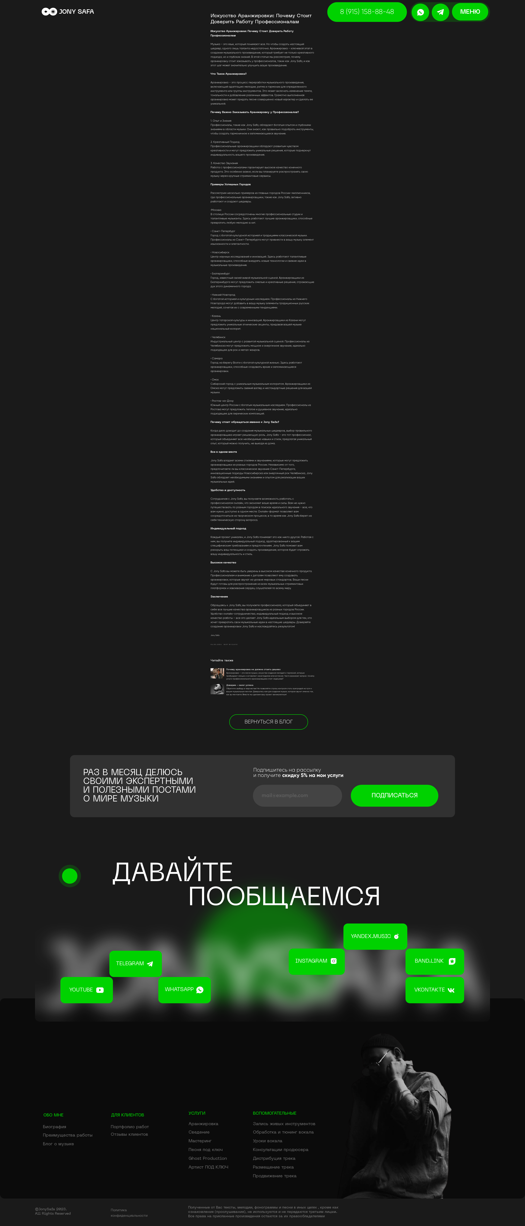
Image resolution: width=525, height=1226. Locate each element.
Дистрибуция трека (274, 1158)
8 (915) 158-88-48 (367, 11)
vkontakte (429, 990)
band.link (429, 961)
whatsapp (179, 989)
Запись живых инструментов (284, 1124)
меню (470, 12)
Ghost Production (208, 1158)
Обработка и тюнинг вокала (283, 1132)
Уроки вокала (267, 1141)
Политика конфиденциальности (129, 1213)
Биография (54, 1127)
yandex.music (371, 936)
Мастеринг (200, 1141)
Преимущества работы (68, 1135)
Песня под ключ (206, 1150)
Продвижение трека (275, 1176)
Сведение (199, 1132)
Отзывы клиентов (129, 1134)
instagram (311, 961)
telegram (130, 963)
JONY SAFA (76, 12)
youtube (81, 990)
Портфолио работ (130, 1127)
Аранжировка (203, 1124)
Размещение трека (273, 1167)
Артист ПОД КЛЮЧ (208, 1167)
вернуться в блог (269, 722)
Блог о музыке (58, 1144)
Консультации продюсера (280, 1150)
